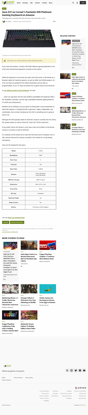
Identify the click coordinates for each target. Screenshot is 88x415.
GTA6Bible (46, 400)
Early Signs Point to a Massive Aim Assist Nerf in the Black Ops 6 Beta (29, 257)
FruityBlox (69, 398)
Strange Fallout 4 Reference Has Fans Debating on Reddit (28, 300)
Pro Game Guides (44, 391)
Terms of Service (18, 377)
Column (44, 3)
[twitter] (76, 370)
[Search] (73, 2)
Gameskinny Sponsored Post (10, 275)
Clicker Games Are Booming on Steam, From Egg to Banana (47, 300)
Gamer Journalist (44, 396)
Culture (37, 3)
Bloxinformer (82, 398)
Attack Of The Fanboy (80, 391)
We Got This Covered (66, 393)
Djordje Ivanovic (44, 305)
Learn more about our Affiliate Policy (10, 231)
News (19, 3)
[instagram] (71, 370)
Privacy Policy (29, 377)
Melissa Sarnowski (44, 261)
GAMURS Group (82, 405)
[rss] (67, 370)
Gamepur (69, 391)
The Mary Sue (82, 396)
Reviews (25, 3)
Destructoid (82, 393)
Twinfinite (55, 391)
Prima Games (45, 393)
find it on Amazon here (16, 217)
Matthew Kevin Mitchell (27, 331)
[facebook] (80, 370)
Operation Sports (67, 396)
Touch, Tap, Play (44, 398)
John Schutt (24, 263)
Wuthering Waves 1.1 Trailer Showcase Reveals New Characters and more (10, 301)
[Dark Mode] (77, 2)
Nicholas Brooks (25, 305)
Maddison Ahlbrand (7, 307)
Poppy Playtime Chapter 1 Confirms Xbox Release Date (46, 256)
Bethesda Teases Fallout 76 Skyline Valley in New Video (28, 326)
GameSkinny (54, 396)
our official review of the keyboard (16, 90)
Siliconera (55, 393)
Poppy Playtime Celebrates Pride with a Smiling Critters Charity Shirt (10, 327)
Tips (31, 3)
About (3, 377)
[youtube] (84, 370)
